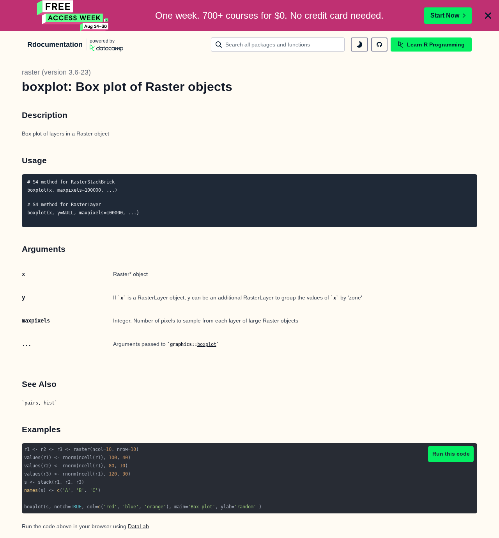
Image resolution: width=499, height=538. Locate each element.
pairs (31, 403)
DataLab (138, 526)
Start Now (444, 15)
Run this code (451, 454)
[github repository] (379, 44)
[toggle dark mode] (359, 44)
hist (49, 403)
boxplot (206, 344)
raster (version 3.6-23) (56, 72)
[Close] (488, 15)
